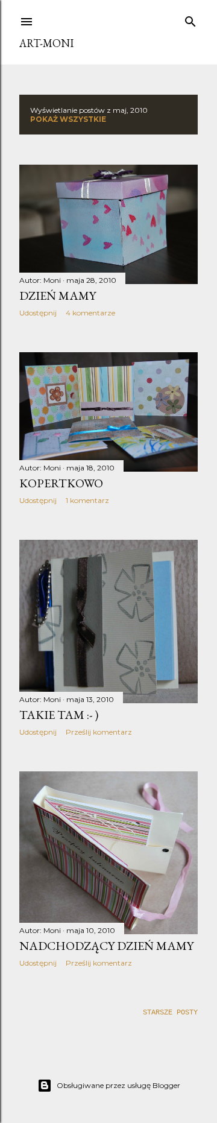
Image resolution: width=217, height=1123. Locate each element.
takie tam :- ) (58, 715)
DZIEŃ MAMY (57, 295)
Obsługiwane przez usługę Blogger (118, 1085)
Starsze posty (170, 1012)
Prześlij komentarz (99, 731)
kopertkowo (61, 483)
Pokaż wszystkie (68, 119)
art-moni (46, 43)
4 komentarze (90, 312)
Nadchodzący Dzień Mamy (106, 946)
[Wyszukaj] (190, 19)
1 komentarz (87, 500)
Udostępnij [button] (38, 312)
